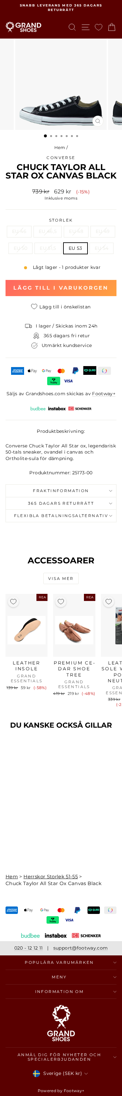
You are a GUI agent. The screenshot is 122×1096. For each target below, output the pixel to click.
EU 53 (75, 248)
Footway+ (103, 394)
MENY (59, 977)
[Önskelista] (98, 27)
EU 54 (102, 248)
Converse (61, 157)
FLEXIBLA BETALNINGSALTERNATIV (61, 515)
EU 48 (76, 231)
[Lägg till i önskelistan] (13, 601)
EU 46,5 (48, 231)
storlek (61, 220)
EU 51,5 (48, 248)
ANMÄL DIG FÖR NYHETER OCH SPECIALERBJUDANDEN (59, 1057)
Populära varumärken (59, 962)
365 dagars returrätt (61, 503)
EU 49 (103, 231)
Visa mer (61, 578)
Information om (59, 991)
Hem (59, 147)
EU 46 (19, 231)
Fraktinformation (61, 490)
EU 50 (21, 248)
